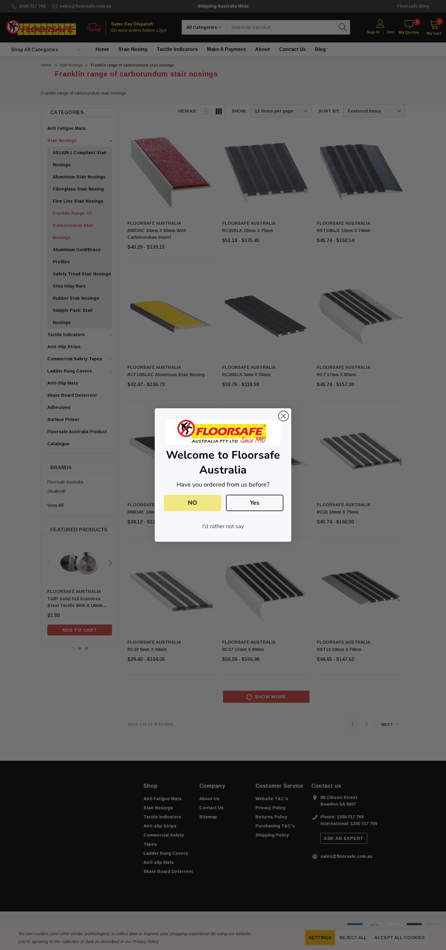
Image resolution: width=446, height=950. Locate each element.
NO (192, 503)
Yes (254, 503)
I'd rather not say (223, 526)
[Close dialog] (283, 416)
